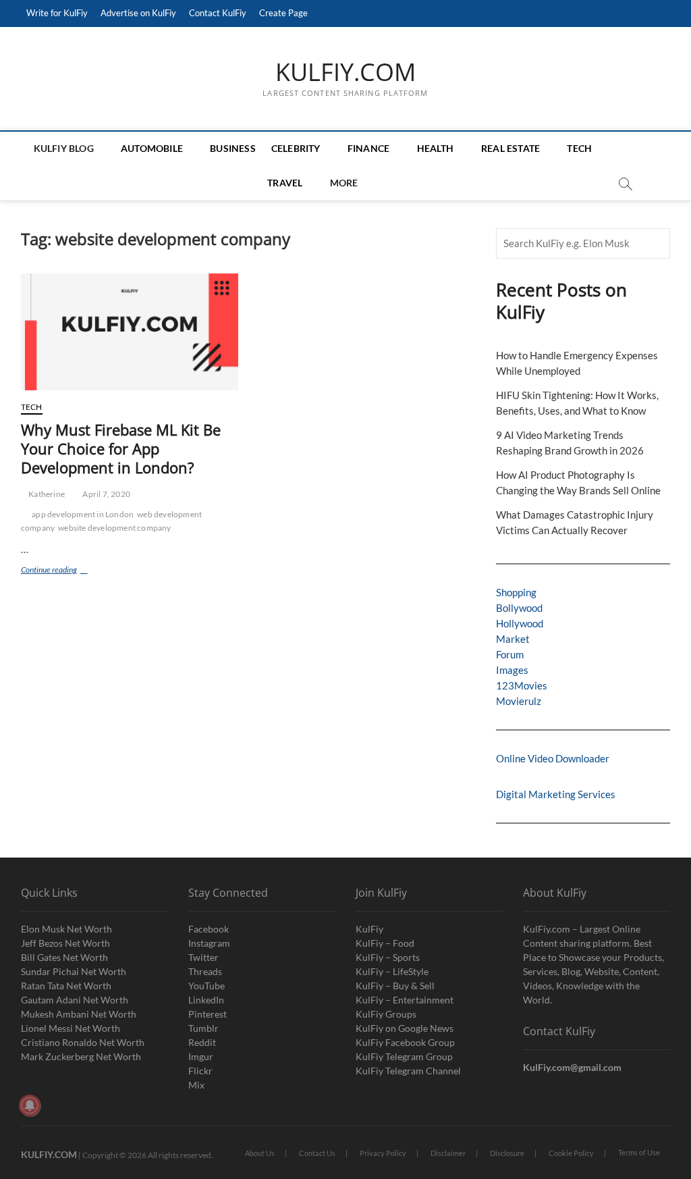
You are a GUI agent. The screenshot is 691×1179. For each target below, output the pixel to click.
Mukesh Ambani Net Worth (78, 1014)
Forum (510, 654)
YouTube (206, 985)
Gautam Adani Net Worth (74, 999)
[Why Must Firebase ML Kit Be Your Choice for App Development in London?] (129, 331)
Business (233, 148)
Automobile (152, 148)
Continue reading (71, 571)
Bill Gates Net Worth (64, 957)
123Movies (521, 685)
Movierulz (518, 701)
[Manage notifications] (29, 1105)
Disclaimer (448, 1153)
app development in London (83, 514)
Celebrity (296, 148)
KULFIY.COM (345, 72)
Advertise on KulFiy (138, 12)
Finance (368, 148)
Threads (205, 971)
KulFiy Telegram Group (404, 1056)
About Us (260, 1153)
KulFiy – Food (385, 943)
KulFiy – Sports (388, 957)
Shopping (516, 592)
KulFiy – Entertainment (404, 999)
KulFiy (369, 929)
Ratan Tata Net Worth (66, 985)
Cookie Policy (571, 1153)
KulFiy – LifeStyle (392, 971)
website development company (114, 528)
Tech (579, 148)
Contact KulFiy (217, 12)
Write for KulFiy (57, 12)
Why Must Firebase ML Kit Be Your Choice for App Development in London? (121, 448)
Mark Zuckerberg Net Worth (81, 1056)
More (344, 182)
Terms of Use (639, 1152)
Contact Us (317, 1153)
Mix (196, 1085)
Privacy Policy (383, 1153)
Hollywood (519, 623)
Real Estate (510, 148)
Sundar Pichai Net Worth (73, 971)
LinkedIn (206, 999)
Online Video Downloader (552, 758)
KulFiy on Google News (404, 1028)
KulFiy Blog (64, 148)
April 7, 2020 (105, 494)
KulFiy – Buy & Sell (395, 985)
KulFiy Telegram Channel (408, 1070)
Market (513, 639)
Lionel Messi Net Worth (70, 1028)
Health (435, 148)
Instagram (209, 943)
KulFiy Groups (386, 1014)
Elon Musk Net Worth (66, 929)
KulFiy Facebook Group (405, 1042)
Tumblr (203, 1028)
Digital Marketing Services (555, 794)
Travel (284, 182)
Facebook (208, 929)
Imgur (200, 1056)
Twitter (203, 957)
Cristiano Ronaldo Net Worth (82, 1042)
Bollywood (519, 608)
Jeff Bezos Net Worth (65, 943)
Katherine (46, 494)
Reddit (202, 1042)
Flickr (200, 1070)
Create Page (283, 12)
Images (512, 670)
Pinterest (207, 1014)
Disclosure (507, 1153)
